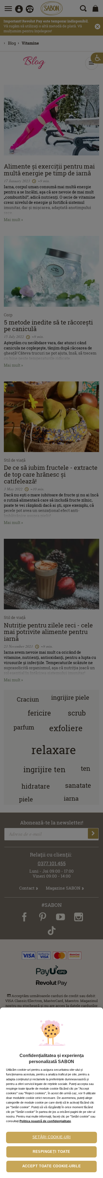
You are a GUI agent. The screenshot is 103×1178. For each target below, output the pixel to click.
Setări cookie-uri (51, 1137)
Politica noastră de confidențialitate (45, 1121)
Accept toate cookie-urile (51, 1166)
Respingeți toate (51, 1152)
